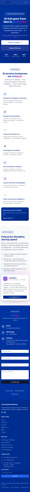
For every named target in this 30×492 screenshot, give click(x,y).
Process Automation (7, 447)
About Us (4, 422)
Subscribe (15, 476)
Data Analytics (5, 442)
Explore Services (15, 48)
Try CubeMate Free (14, 297)
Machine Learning (6, 445)
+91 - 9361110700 (8, 460)
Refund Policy (15, 394)
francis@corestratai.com (10, 457)
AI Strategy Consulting (7, 440)
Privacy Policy (9, 390)
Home (3, 420)
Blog (2, 430)
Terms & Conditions (19, 390)
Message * (4, 368)
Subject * (3, 362)
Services (3, 425)
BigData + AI (5, 427)
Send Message (15, 382)
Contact (3, 432)
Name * (3, 348)
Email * (3, 355)
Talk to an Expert (14, 42)
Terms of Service (15, 487)
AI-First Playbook (6, 449)
